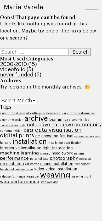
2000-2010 (13, 64)
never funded (16, 75)
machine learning (19, 153)
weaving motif (81, 176)
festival (66, 136)
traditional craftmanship (16, 169)
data (29, 130)
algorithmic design (12, 113)
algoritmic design (11, 119)
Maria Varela (23, 7)
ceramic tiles (80, 119)
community (88, 124)
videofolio (12, 69)
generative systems (87, 136)
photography (64, 158)
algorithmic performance (43, 113)
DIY (37, 136)
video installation (61, 169)
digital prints (17, 135)
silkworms (32, 164)
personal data (39, 158)
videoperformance (12, 176)
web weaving (49, 182)
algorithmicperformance (78, 113)
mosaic (45, 153)
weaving (55, 175)
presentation (12, 164)
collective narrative (50, 124)
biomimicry (59, 119)
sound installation (56, 164)
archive (36, 118)
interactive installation (20, 148)
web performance (19, 181)
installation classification (65, 142)
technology (82, 164)
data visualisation (58, 130)
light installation (58, 148)
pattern (79, 153)
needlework (62, 153)
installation (30, 141)
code (22, 125)
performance (14, 158)
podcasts (85, 158)
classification (9, 125)
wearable (32, 176)
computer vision (11, 130)
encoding (49, 136)
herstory (5, 142)
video (39, 169)
